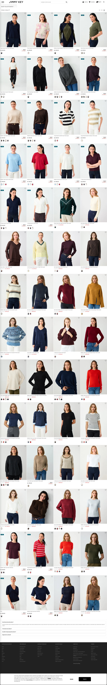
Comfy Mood (57, 648)
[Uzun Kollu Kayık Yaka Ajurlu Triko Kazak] (29, 462)
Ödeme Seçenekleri (94, 659)
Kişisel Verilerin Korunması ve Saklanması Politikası (80, 655)
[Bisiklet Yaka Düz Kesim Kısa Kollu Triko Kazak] (83, 506)
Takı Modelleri (22, 648)
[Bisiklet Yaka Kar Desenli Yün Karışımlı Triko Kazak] (2, 334)
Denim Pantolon (40, 653)
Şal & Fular (39, 651)
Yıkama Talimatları (94, 654)
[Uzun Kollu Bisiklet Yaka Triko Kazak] (29, 506)
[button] (1, 53)
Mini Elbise (21, 659)
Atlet (2, 661)
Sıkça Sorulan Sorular (94, 646)
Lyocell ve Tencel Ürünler (59, 659)
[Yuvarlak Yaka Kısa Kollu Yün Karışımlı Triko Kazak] (2, 419)
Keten (3, 648)
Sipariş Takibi (93, 658)
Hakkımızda (75, 646)
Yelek (38, 656)
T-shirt (3, 658)
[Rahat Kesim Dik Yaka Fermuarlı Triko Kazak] (56, 204)
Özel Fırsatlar (57, 653)
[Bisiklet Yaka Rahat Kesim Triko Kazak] (56, 73)
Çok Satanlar (57, 651)
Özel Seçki (57, 658)
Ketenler (56, 646)
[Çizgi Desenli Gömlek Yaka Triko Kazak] (57, 117)
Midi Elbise (21, 653)
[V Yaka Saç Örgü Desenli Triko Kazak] (2, 506)
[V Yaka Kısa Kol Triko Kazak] (83, 160)
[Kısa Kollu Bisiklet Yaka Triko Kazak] (56, 419)
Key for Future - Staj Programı (78, 653)
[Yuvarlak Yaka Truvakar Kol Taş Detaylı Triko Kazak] (83, 592)
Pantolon (3, 659)
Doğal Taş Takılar (58, 661)
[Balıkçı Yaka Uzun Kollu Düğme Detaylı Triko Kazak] (83, 334)
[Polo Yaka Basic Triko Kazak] (29, 73)
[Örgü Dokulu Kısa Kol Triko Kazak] (83, 29)
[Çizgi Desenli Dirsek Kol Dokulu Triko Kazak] (83, 117)
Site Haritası (93, 656)
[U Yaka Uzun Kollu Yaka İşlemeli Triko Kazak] (56, 462)
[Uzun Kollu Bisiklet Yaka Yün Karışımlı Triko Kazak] (2, 376)
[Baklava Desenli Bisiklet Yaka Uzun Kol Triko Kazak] (56, 29)
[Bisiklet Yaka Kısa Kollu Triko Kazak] (83, 549)
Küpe (20, 658)
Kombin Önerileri (22, 651)
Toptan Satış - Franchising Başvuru (79, 651)
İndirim (56, 654)
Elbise (3, 646)
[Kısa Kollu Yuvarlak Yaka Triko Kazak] (83, 462)
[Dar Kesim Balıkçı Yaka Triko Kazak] (83, 204)
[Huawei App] (18, 669)
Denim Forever (57, 656)
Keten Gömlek (40, 654)
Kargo (92, 651)
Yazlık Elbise (40, 646)
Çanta (21, 654)
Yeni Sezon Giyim (22, 646)
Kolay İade (93, 648)
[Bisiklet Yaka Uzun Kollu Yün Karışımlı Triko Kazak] (83, 376)
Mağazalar (75, 648)
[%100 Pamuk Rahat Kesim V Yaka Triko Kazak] (29, 248)
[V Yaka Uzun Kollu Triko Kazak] (56, 334)
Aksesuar (3, 656)
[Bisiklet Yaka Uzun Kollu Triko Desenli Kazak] (2, 291)
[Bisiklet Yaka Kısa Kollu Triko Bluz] (3, 549)
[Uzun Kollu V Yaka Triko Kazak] (2, 248)
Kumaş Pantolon (22, 661)
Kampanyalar (75, 650)
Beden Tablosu (93, 653)
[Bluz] (2, 592)
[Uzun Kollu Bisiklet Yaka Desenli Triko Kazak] (83, 248)
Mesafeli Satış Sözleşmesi (77, 657)
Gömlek (3, 653)
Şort (2, 654)
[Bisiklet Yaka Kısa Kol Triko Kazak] (2, 160)
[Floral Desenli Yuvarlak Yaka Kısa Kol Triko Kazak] (29, 29)
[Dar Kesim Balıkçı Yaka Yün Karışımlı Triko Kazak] (29, 291)
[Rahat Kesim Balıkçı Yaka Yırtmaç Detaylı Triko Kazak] (83, 291)
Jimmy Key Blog (76, 663)
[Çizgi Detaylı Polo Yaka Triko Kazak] (2, 29)
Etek (2, 651)
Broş (20, 656)
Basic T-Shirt (40, 648)
